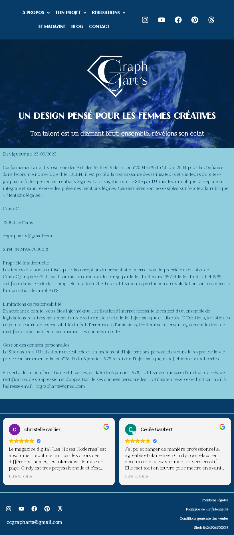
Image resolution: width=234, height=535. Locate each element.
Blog (77, 27)
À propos (33, 13)
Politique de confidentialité (207, 509)
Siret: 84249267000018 (211, 528)
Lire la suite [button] (20, 476)
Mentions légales (215, 500)
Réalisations (106, 13)
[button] (36, 13)
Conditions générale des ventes (204, 518)
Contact (99, 27)
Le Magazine (52, 27)
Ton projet (68, 13)
